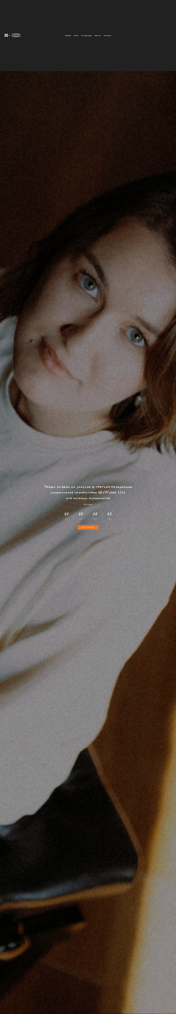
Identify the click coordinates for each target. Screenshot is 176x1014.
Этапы (76, 35)
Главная (68, 35)
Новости (98, 35)
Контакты (107, 35)
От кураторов (86, 35)
